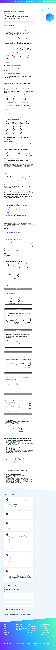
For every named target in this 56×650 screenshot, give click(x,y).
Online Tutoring (43, 626)
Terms (5, 630)
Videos (17, 631)
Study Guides (16, 1)
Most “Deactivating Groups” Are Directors (13, 65)
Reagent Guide (43, 638)
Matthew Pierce (11, 570)
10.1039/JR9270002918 (11, 449)
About (5, 626)
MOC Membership (32, 1)
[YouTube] (10, 643)
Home (5, 9)
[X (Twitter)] (7, 643)
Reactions (22, 1)
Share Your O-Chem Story (32, 630)
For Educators (30, 632)
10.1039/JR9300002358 (11, 473)
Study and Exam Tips (20, 626)
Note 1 (25, 167)
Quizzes (26, 1)
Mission (5, 628)
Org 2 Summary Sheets (44, 632)
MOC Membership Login (32, 626)
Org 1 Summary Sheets (44, 630)
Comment (6, 591)
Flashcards (42, 634)
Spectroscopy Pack (43, 636)
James (12, 561)
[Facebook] (4, 643)
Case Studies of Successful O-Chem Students (21, 629)
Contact (5, 634)
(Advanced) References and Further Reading (13, 73)
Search (44, 1)
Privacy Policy (6, 632)
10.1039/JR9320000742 (11, 477)
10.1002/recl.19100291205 (12, 442)
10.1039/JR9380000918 (11, 457)
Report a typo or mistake (32, 628)
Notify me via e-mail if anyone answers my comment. (14, 609)
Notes (7, 70)
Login (53, 1)
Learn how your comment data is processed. (23, 614)
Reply (9, 502)
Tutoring (48, 1)
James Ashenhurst (8, 13)
